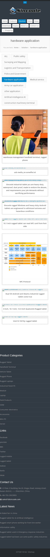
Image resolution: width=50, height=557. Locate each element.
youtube (3, 442)
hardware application (38, 47)
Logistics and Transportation (17, 68)
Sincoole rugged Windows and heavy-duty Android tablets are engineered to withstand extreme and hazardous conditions (25, 208)
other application (12, 91)
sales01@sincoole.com (11, 499)
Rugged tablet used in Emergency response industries (22, 532)
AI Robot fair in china (8, 513)
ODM (2, 405)
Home (4, 21)
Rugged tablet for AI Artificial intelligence (16, 518)
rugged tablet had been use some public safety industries (23, 537)
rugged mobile (6, 456)
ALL (6, 56)
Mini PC (3, 419)
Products (13, 21)
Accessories (4, 414)
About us (24, 26)
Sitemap (31, 552)
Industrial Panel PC (7, 386)
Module (3, 390)
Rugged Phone (6, 376)
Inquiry (16, 26)
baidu (2, 470)
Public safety (19, 56)
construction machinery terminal (19, 103)
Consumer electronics (9, 409)
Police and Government (15, 73)
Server (2, 424)
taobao (3, 466)
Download (6, 26)
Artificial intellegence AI (14, 97)
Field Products (6, 400)
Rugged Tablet (6, 362)
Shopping (8, 30)
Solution (22, 21)
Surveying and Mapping (15, 62)
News (36, 21)
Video (30, 21)
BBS (1, 447)
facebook (3, 437)
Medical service (37, 79)
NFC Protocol (25, 282)
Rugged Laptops (6, 381)
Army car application (13, 85)
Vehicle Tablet (5, 372)
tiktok (2, 475)
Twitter (3, 451)
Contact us (34, 26)
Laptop (3, 395)
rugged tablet (5, 461)
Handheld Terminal (8, 367)
